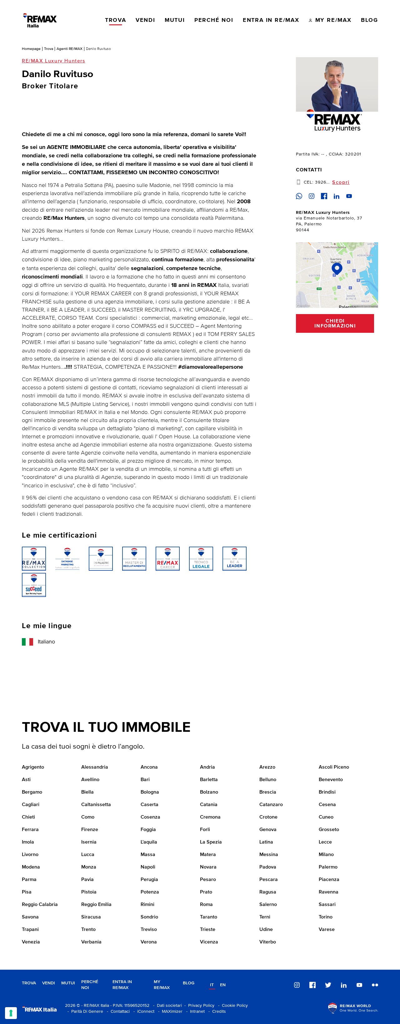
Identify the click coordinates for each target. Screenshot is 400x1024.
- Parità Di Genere (84, 1011)
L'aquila (149, 842)
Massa (148, 854)
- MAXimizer (169, 1011)
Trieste (207, 929)
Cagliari (30, 804)
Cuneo (326, 817)
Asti (26, 779)
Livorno (30, 854)
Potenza (150, 892)
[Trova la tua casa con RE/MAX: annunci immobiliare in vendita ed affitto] (40, 20)
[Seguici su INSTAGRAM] (297, 985)
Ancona (149, 767)
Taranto (208, 917)
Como (87, 817)
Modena (31, 867)
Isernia (89, 842)
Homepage (31, 49)
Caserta (149, 804)
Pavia (87, 879)
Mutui (68, 983)
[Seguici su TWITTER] (328, 985)
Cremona (210, 817)
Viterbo (267, 942)
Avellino (90, 779)
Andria (207, 767)
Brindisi (327, 792)
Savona (30, 917)
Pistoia (89, 892)
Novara (208, 867)
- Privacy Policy (198, 1005)
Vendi (48, 983)
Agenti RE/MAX (69, 49)
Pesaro (208, 879)
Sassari (327, 904)
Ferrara (30, 829)
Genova (268, 829)
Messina (268, 854)
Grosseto (329, 829)
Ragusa (267, 892)
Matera (208, 854)
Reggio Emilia (96, 904)
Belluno (267, 779)
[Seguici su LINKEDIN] (344, 985)
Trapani (30, 929)
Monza (88, 867)
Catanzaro (271, 804)
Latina (266, 842)
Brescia (267, 792)
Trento (88, 929)
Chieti (28, 817)
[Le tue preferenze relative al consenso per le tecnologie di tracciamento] (11, 1013)
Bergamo (32, 792)
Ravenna (328, 892)
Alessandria (94, 767)
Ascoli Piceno (334, 767)
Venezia (31, 942)
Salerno (268, 904)
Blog (188, 983)
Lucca (87, 854)
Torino (325, 917)
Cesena (327, 804)
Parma (29, 879)
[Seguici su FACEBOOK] (312, 985)
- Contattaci (117, 1011)
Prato (206, 892)
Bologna (150, 792)
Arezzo (267, 767)
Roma (206, 904)
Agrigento (33, 767)
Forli (205, 829)
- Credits (216, 1011)
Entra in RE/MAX (122, 985)
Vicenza (209, 942)
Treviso (149, 929)
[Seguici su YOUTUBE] (359, 985)
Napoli (148, 867)
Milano (326, 854)
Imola (28, 842)
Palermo (328, 867)
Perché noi (89, 985)
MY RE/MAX (162, 985)
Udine (266, 929)
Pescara (268, 879)
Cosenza (150, 817)
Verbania (91, 942)
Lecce (325, 842)
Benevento (331, 779)
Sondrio (149, 917)
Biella (87, 792)
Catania (209, 804)
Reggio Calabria (40, 904)
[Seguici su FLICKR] (375, 985)
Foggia (148, 829)
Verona (149, 942)
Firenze (89, 829)
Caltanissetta (96, 804)
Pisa (27, 892)
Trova (48, 49)
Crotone (268, 817)
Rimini (147, 904)
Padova (267, 867)
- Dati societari (166, 1005)
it (212, 985)
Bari (145, 779)
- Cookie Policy (232, 1005)
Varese (327, 929)
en (223, 985)
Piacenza (329, 879)
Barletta (209, 779)
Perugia (149, 879)
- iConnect (142, 1011)
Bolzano (209, 792)
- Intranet (194, 1011)
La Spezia (211, 842)
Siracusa (91, 917)
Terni (264, 917)
